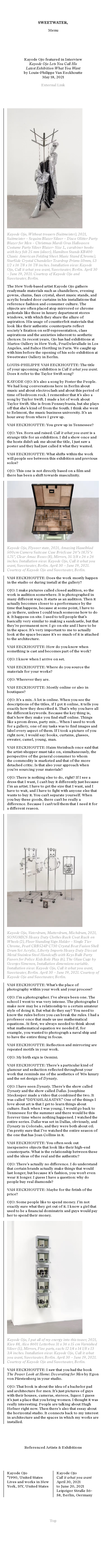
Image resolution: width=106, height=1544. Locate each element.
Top (53, 1520)
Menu (53, 30)
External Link (53, 85)
